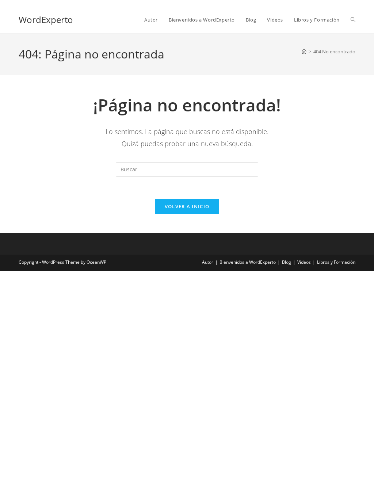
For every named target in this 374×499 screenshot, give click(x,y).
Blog (286, 262)
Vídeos (304, 262)
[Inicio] (304, 51)
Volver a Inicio (187, 206)
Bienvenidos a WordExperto (248, 262)
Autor (207, 262)
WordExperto (46, 20)
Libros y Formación (336, 262)
